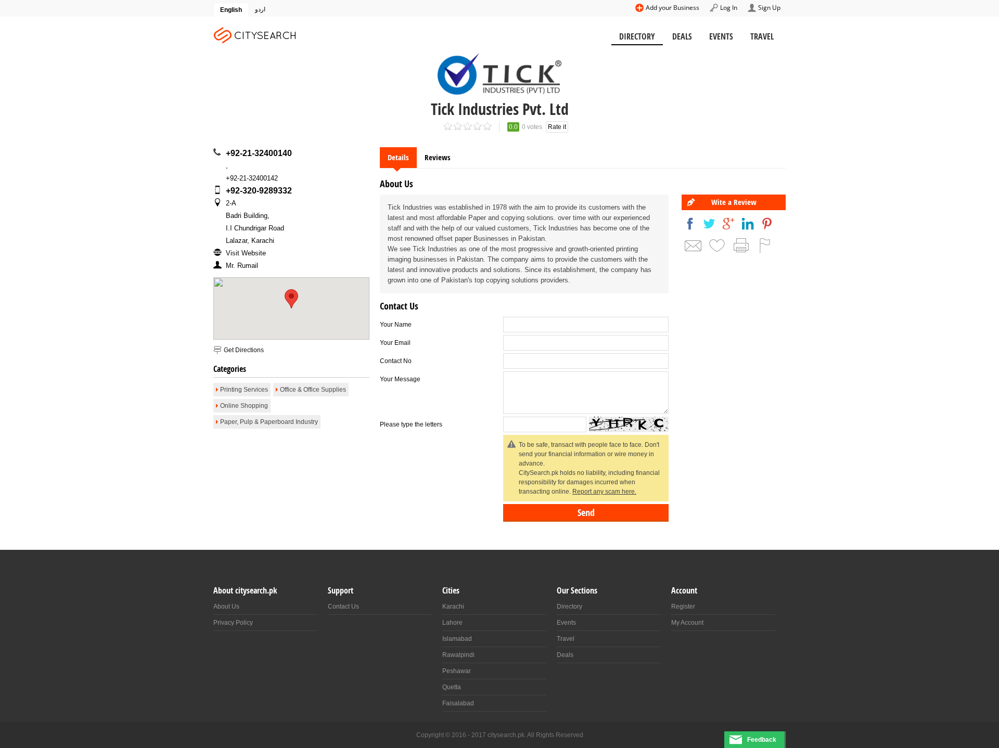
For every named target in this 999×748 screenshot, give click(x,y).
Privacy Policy (233, 622)
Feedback (761, 739)
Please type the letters (411, 424)
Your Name (396, 324)
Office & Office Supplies (313, 389)
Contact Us (343, 606)
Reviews (438, 157)
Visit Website (246, 253)
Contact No (396, 361)
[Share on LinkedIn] (747, 223)
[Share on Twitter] (709, 223)
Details (398, 157)
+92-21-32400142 (252, 178)
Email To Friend (693, 245)
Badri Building (246, 216)
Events (721, 36)
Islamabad (457, 638)
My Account (687, 622)
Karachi (453, 606)
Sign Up (769, 7)
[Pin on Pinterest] (767, 223)
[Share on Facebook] (690, 223)
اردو (260, 9)
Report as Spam (764, 245)
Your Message (400, 379)
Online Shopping (244, 405)
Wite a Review (734, 202)
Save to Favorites (717, 245)
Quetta (451, 687)
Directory (637, 36)
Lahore (452, 622)
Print (740, 245)
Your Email (395, 342)
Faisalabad (458, 703)
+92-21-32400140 (259, 153)
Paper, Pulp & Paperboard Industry (269, 421)
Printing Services (244, 389)
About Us (226, 606)
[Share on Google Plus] (728, 223)
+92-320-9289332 (259, 190)
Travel (762, 36)
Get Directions (244, 350)
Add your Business (672, 7)
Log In (728, 7)
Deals (682, 36)
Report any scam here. (604, 491)
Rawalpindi (458, 655)
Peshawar (456, 671)
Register (683, 606)
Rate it (557, 127)
